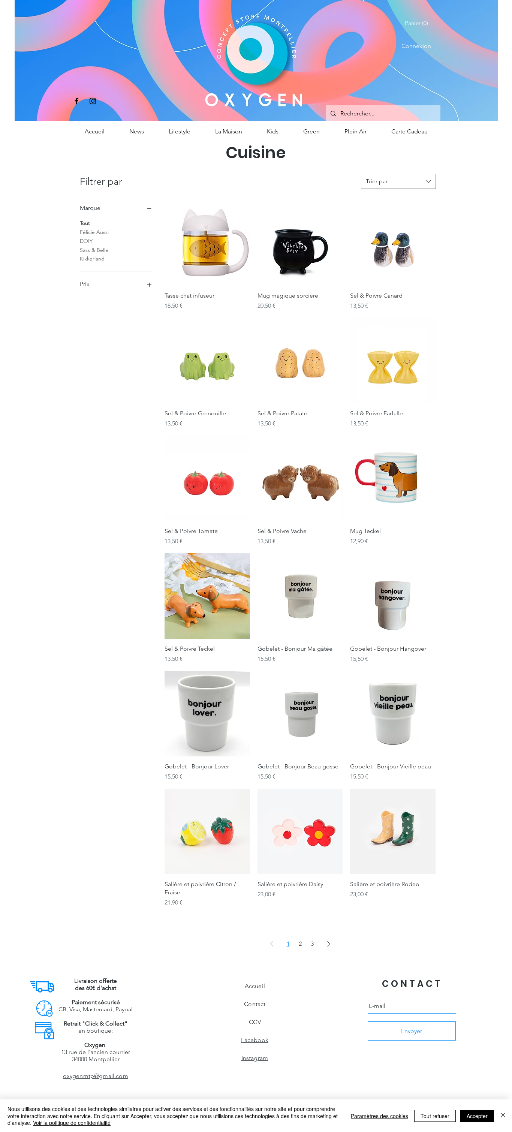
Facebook (254, 1040)
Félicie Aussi (94, 232)
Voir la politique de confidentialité (72, 1122)
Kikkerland (92, 258)
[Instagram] (92, 101)
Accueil (255, 986)
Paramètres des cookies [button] (379, 1116)
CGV (255, 1022)
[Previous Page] (271, 943)
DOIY (86, 241)
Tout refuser (435, 1116)
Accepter (477, 1116)
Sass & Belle (94, 250)
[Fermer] (503, 1115)
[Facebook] (76, 101)
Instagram (254, 1058)
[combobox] (398, 181)
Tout (85, 223)
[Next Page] (328, 943)
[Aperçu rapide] (207, 243)
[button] (418, 23)
